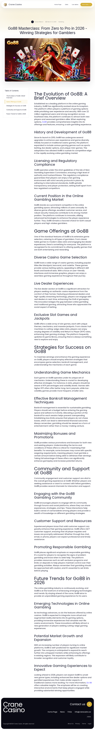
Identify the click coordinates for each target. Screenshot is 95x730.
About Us (70, 724)
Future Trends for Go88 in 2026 (16, 114)
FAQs (70, 712)
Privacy (77, 724)
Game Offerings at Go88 (13, 101)
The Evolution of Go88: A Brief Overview (15, 96)
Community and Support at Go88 (16, 110)
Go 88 (89, 683)
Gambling (61, 21)
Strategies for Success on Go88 (16, 105)
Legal (89, 724)
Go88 (44, 122)
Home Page (52, 712)
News (62, 712)
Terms (84, 724)
